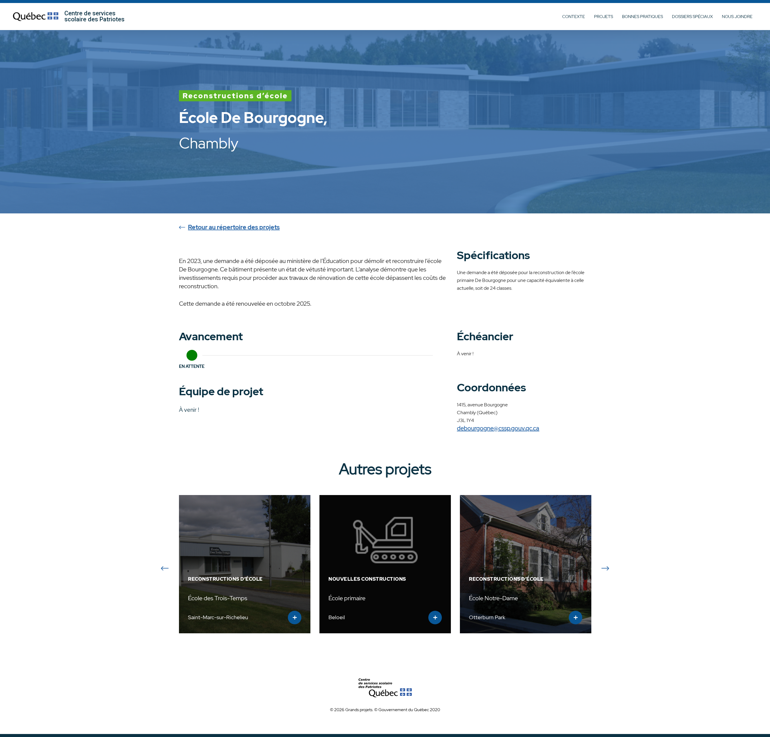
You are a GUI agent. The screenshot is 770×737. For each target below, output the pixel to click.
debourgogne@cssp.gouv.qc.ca (498, 428)
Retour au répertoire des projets (234, 227)
